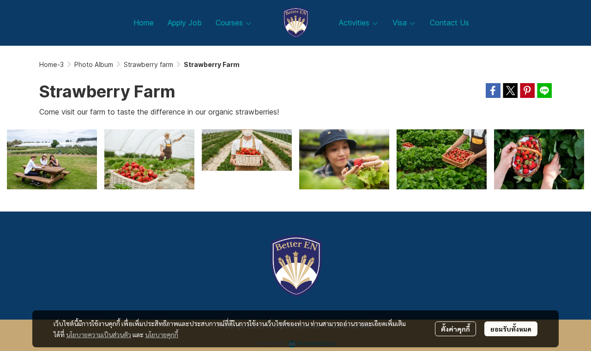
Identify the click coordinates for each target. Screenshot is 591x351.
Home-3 (51, 64)
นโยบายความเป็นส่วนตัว (98, 334)
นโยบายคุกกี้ (161, 334)
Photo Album (93, 64)
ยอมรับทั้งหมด (510, 329)
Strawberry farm (148, 64)
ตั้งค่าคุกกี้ (455, 329)
